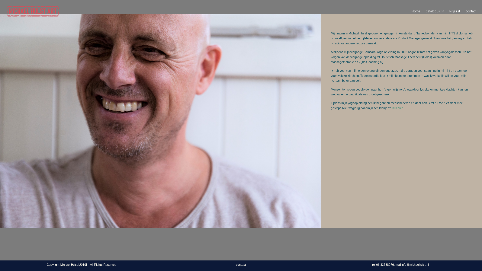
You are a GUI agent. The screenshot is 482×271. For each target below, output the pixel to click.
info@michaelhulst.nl (415, 264)
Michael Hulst (69, 264)
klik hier (397, 108)
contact (241, 264)
